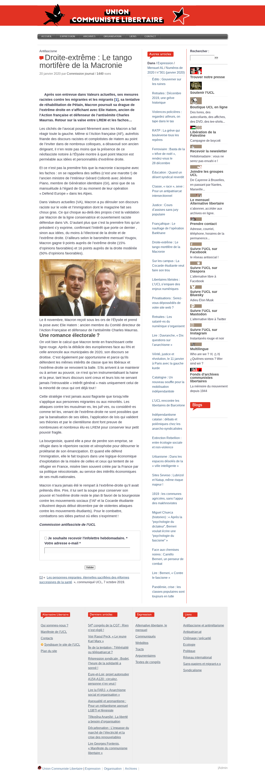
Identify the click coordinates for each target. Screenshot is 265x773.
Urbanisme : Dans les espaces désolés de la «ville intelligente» (167, 461)
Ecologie (189, 644)
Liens (133, 36)
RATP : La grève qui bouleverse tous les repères (166, 135)
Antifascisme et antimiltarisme (203, 625)
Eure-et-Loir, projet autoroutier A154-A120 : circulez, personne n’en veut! (108, 679)
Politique (189, 651)
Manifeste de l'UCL (54, 631)
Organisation (112, 36)
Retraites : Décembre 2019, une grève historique (166, 98)
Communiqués (145, 636)
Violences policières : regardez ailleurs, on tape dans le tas (167, 116)
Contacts (47, 638)
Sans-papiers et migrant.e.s (202, 663)
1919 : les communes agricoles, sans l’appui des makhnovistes (167, 498)
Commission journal (80, 73)
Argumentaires (145, 655)
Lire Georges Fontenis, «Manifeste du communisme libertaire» (107, 748)
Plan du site (49, 651)
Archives (89, 36)
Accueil (46, 36)
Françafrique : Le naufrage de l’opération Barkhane (168, 228)
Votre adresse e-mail (62, 543)
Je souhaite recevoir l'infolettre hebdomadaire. (87, 538)
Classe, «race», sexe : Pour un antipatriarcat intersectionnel (168, 191)
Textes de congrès (147, 662)
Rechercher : (199, 51)
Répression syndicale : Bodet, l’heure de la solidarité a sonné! (108, 663)
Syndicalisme (192, 670)
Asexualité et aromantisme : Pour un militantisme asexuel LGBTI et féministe (108, 705)
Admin (223, 768)
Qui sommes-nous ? (54, 625)
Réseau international (197, 657)
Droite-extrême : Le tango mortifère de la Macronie (166, 247)
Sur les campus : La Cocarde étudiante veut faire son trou (168, 265)
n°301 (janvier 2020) (171, 72)
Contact (150, 36)
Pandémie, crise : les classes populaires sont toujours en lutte (168, 591)
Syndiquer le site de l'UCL (62, 644)
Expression (67, 36)
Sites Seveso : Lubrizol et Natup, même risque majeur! (168, 480)
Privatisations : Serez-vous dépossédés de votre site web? (167, 303)
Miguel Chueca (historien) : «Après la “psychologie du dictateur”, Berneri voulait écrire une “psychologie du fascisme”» (167, 526)
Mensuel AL (155, 67)
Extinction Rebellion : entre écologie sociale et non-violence (167, 442)
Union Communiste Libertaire (62, 768)
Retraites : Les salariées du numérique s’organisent (168, 321)
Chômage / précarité (197, 638)
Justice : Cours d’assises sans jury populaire (165, 209)
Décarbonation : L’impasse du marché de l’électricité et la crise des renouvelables (108, 732)
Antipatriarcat (192, 631)
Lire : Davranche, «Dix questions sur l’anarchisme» (168, 340)
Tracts (139, 649)
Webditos (141, 643)
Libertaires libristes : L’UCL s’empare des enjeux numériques (166, 284)
